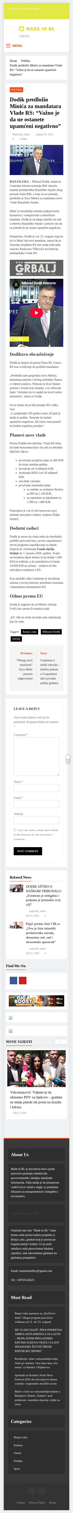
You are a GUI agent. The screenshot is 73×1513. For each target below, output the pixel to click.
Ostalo (17, 1453)
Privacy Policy (37, 1502)
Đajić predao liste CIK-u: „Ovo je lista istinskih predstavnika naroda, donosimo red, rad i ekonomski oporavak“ (43, 933)
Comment (21, 734)
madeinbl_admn (21, 134)
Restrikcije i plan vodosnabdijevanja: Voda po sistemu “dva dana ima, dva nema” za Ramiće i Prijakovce (36, 1363)
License (21, 1502)
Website (18, 814)
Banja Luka (29, 631)
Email (18, 797)
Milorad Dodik (51, 631)
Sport (17, 1468)
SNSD (16, 639)
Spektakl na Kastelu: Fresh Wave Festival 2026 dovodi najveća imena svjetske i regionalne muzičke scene (36, 1379)
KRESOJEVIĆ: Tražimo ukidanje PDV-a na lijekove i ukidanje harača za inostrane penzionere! (35, 1097)
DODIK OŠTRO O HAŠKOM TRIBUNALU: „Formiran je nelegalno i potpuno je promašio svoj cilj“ (44, 896)
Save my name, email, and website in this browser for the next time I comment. (36, 834)
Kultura (18, 1445)
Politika (16, 89)
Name (18, 781)
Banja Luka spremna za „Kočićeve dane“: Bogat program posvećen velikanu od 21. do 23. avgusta (35, 1317)
